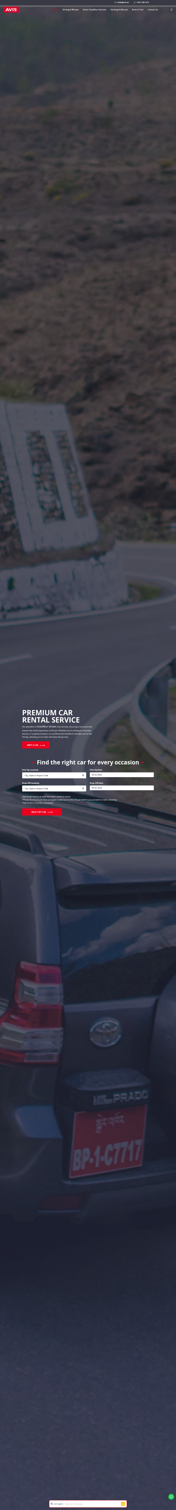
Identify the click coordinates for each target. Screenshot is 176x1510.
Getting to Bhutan (119, 10)
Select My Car (38, 812)
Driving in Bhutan (71, 10)
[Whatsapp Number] (171, 1497)
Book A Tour (138, 10)
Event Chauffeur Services (94, 10)
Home (55, 10)
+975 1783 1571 (142, 2)
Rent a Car (33, 745)
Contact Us (153, 10)
